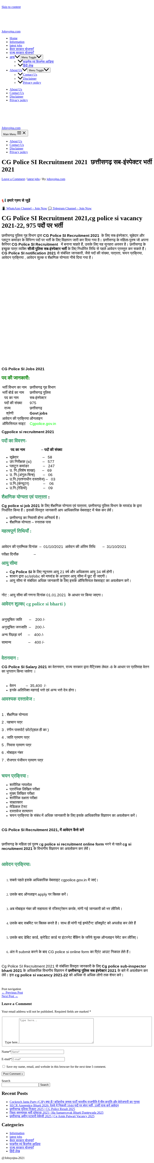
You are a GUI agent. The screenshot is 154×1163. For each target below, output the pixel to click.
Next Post (10, 996)
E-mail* (7, 1059)
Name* (6, 1051)
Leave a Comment (13, 179)
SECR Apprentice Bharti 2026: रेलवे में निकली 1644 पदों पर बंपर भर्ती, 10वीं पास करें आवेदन (64, 1105)
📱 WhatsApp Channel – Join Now (24, 208)
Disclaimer (29, 78)
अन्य (12, 57)
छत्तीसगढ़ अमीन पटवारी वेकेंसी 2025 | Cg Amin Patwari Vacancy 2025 (52, 1116)
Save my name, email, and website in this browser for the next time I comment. (56, 1066)
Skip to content (11, 7)
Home (13, 38)
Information (17, 42)
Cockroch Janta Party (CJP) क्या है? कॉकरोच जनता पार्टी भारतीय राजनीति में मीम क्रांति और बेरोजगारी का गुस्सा (75, 1101)
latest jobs (16, 45)
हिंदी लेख (28, 65)
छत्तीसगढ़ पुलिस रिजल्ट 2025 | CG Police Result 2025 (42, 1109)
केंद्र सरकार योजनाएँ (22, 49)
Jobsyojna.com (11, 31)
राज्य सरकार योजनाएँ (22, 52)
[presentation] (17, 57)
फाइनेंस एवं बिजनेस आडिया (38, 61)
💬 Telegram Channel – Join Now (70, 208)
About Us (16, 70)
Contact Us (30, 74)
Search (6, 1081)
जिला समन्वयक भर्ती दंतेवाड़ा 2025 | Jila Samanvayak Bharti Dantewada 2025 (56, 1112)
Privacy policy (32, 82)
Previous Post (12, 992)
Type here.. (12, 1042)
